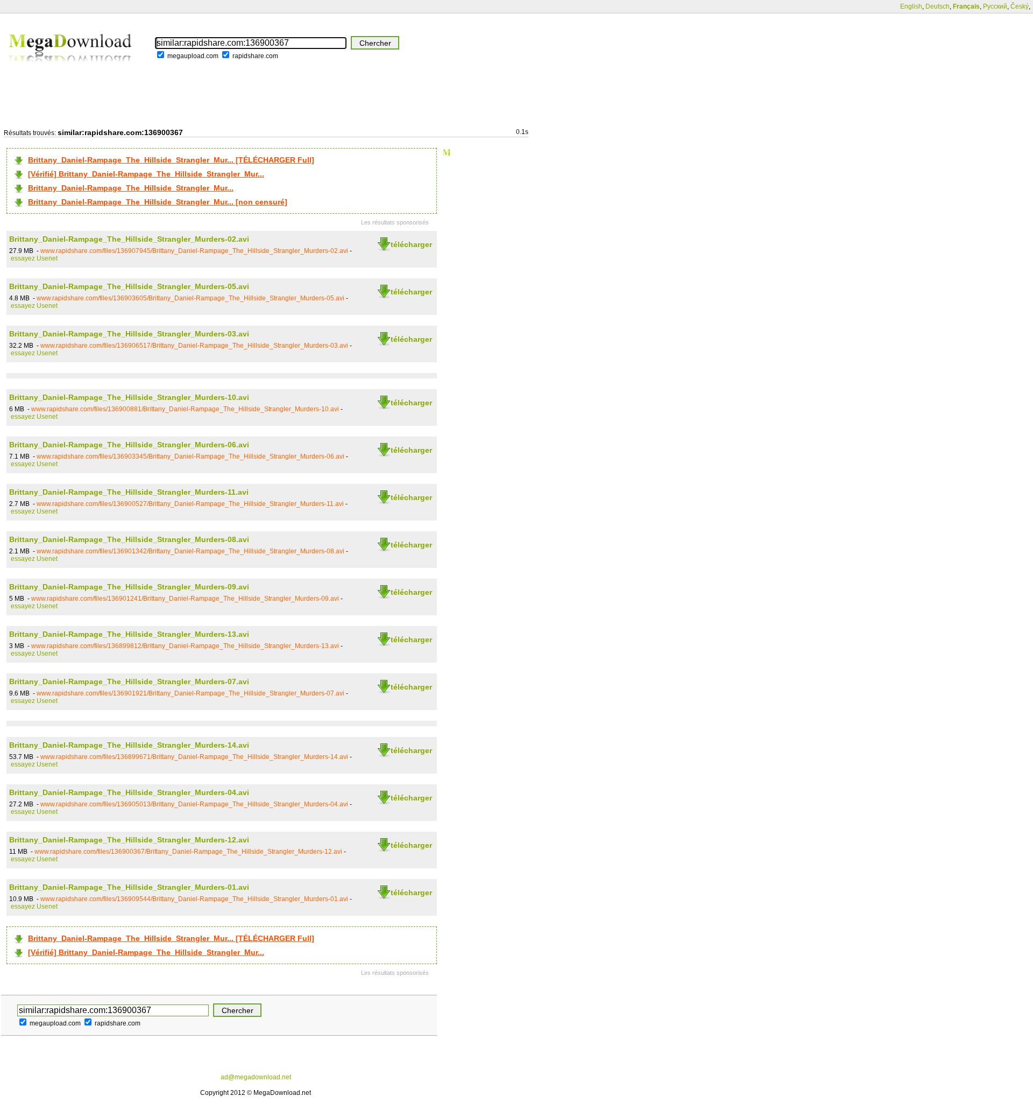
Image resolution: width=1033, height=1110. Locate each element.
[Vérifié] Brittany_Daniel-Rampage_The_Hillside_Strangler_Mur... (146, 174)
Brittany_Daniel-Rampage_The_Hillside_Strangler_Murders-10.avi (129, 397)
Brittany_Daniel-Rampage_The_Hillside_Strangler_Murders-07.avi (129, 681)
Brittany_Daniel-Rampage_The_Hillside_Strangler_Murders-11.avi (129, 492)
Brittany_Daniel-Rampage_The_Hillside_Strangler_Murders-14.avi (129, 745)
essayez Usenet (34, 258)
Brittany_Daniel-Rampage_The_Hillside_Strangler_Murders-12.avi (129, 839)
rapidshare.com (255, 56)
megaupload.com (192, 56)
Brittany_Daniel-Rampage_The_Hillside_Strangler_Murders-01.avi (129, 887)
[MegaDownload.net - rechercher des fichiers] (71, 69)
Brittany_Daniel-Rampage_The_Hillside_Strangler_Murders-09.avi (129, 586)
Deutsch (937, 6)
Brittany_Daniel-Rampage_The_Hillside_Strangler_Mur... (131, 188)
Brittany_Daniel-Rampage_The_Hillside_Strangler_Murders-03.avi (129, 333)
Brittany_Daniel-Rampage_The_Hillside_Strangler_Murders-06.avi (129, 444)
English (911, 6)
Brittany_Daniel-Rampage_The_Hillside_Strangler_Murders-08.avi (129, 539)
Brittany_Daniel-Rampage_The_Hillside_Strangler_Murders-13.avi (129, 634)
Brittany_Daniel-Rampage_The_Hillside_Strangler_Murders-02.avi (129, 239)
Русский (995, 6)
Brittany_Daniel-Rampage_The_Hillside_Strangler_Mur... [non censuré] (157, 202)
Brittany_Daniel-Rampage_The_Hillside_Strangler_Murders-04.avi (129, 792)
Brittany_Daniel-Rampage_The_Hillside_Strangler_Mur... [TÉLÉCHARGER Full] (171, 160)
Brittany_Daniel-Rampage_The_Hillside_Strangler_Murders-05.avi (129, 286)
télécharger (411, 244)
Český (1019, 6)
